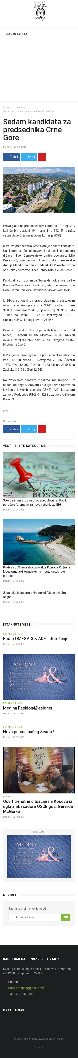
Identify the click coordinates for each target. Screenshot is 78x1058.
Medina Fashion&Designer (27, 708)
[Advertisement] (39, 70)
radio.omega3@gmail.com (26, 988)
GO (66, 917)
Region (21, 107)
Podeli (13, 156)
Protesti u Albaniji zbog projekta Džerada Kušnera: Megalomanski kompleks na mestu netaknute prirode (37, 572)
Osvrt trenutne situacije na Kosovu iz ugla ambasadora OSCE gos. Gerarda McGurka (38, 806)
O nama (39, 1047)
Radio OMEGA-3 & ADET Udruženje (35, 638)
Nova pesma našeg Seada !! (29, 731)
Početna (7, 107)
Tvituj (31, 156)
